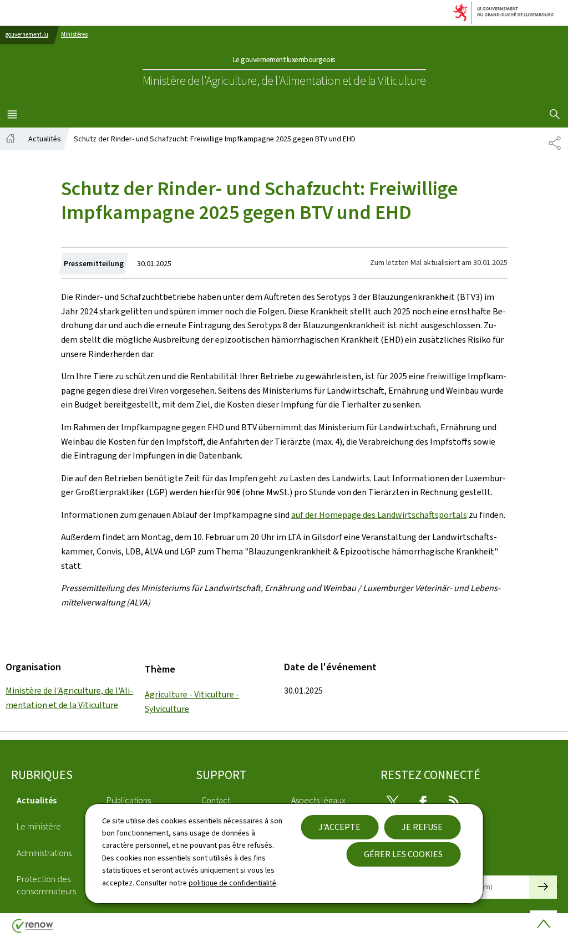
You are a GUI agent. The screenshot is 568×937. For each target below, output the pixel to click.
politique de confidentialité (232, 883)
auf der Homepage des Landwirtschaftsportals (379, 515)
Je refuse (422, 827)
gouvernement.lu (27, 34)
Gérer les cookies (403, 854)
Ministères (74, 34)
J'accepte (339, 827)
